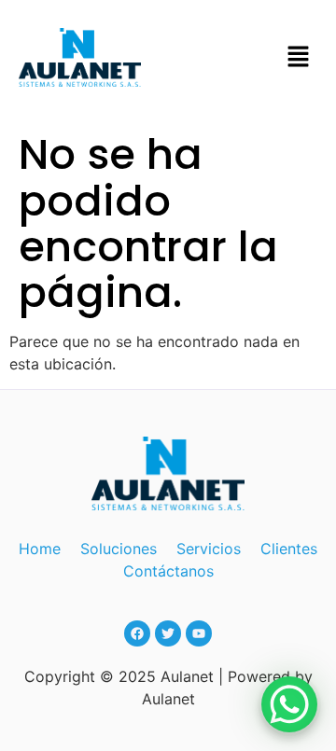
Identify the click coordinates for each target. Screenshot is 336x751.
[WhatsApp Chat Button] (289, 704)
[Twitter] (168, 633)
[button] (298, 57)
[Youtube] (199, 633)
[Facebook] (137, 633)
